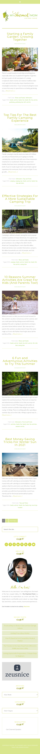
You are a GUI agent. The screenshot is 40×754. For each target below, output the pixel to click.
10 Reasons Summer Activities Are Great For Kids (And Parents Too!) (20, 280)
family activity (14, 100)
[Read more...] (10, 91)
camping (12, 181)
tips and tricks (20, 183)
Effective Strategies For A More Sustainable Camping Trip (20, 199)
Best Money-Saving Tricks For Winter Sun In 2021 (20, 442)
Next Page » (13, 520)
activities (13, 424)
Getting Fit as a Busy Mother (20, 633)
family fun (21, 100)
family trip (28, 505)
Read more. (27, 606)
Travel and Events (27, 422)
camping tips (18, 181)
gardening (12, 102)
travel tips (34, 505)
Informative (29, 98)
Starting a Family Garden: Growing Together (20, 36)
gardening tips (19, 102)
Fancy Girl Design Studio (20, 747)
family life (28, 100)
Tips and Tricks (27, 179)
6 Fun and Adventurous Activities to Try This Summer (20, 361)
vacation (20, 507)
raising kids (23, 264)
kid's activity (27, 102)
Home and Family (20, 98)
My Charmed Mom (20, 16)
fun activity (34, 100)
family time (26, 424)
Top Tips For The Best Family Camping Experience (20, 117)
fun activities (33, 424)
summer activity (20, 426)
